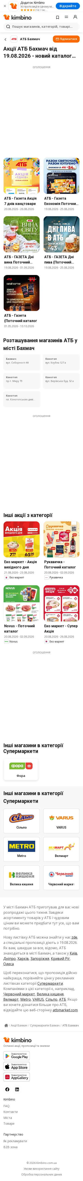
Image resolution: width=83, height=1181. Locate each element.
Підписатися (68, 39)
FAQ (6, 1106)
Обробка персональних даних (41, 1174)
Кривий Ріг (60, 958)
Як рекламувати (15, 1141)
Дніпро (9, 958)
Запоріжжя (40, 958)
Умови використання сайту (41, 1169)
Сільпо (51, 999)
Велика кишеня (50, 994)
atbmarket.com (65, 1010)
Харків (23, 958)
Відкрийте (68, 6)
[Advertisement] (41, 110)
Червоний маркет (19, 994)
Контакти (10, 1112)
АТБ (62, 999)
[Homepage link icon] (6, 1025)
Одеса (8, 963)
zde (74, 937)
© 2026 (42, 1163)
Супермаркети (50, 983)
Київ (73, 953)
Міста (7, 1118)
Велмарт (11, 999)
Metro (25, 999)
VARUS (38, 999)
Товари (8, 1123)
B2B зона (10, 1147)
